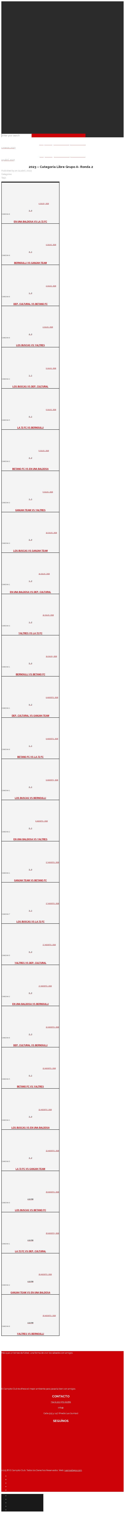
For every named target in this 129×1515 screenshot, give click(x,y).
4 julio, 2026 (44, 203)
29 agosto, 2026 (52, 1192)
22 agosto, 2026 (52, 1027)
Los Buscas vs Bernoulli (30, 797)
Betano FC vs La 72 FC (30, 756)
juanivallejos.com (73, 1470)
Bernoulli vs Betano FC (30, 674)
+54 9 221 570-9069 (61, 1402)
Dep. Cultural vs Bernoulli (30, 1045)
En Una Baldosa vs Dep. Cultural (30, 591)
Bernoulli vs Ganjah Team (30, 262)
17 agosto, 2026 (52, 862)
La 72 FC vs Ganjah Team (30, 1168)
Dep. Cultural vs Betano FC (30, 303)
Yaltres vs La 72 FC (30, 633)
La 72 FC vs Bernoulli (30, 427)
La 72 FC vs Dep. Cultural (30, 1251)
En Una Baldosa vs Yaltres (30, 839)
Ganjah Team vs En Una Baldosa (30, 1292)
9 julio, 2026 (51, 368)
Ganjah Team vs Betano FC (30, 880)
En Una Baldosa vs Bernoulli (30, 1003)
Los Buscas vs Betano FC (30, 1210)
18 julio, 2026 (51, 532)
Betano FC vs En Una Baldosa (30, 468)
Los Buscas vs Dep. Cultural (30, 386)
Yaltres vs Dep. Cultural (30, 962)
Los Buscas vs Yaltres (30, 345)
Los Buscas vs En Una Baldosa (30, 1127)
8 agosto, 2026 (52, 697)
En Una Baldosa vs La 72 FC (30, 221)
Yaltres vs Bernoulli (30, 1333)
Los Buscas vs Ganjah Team (30, 550)
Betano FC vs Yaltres (30, 1086)
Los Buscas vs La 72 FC (30, 921)
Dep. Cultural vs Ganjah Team (30, 715)
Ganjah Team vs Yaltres (30, 510)
